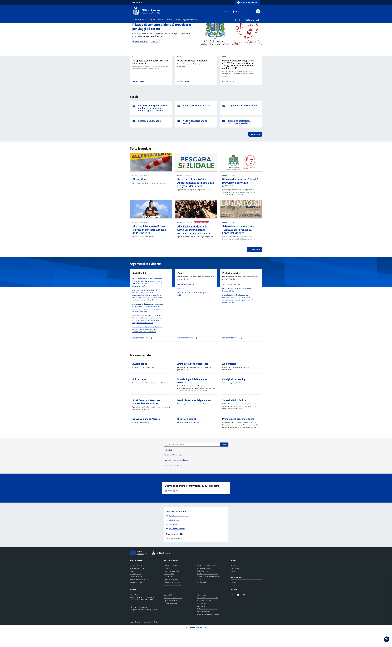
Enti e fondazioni (135, 574)
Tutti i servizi (255, 134)
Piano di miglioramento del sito (208, 614)
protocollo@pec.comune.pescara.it (145, 609)
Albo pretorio (201, 595)
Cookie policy (201, 603)
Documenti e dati (136, 582)
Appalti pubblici (169, 574)
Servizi (160, 19)
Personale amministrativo (139, 579)
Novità (152, 19)
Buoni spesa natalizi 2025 (196, 105)
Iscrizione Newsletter (151, 622)
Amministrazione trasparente (207, 598)
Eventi (233, 585)
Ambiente (167, 568)
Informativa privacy (204, 600)
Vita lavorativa (202, 582)
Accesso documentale (149, 121)
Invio (224, 444)
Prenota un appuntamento (173, 598)
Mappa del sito (135, 622)
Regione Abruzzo (137, 2)
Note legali (201, 606)
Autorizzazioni (168, 576)
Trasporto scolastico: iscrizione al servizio (239, 122)
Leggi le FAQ (168, 595)
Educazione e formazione (172, 585)
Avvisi (233, 571)
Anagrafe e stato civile (171, 571)
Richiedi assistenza (170, 603)
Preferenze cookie (203, 611)
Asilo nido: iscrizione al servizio (195, 122)
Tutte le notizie (254, 249)
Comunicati (235, 568)
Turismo (200, 579)
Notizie (233, 565)
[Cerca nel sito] (258, 11)
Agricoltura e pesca (170, 565)
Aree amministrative (137, 568)
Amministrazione (140, 19)
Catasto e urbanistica (171, 579)
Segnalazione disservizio (172, 600)
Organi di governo (136, 565)
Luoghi (233, 582)
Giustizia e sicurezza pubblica (207, 565)
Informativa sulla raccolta (196, 627)
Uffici (131, 571)
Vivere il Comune (173, 19)
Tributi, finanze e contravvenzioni (208, 576)
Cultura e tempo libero (171, 582)
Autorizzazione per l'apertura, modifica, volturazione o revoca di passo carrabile (153, 108)
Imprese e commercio (204, 568)
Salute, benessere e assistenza (207, 574)
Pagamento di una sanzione (242, 105)
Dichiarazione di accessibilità (207, 609)
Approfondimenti (190, 19)
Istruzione (238, 20)
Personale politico (136, 576)
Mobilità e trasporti (203, 571)
